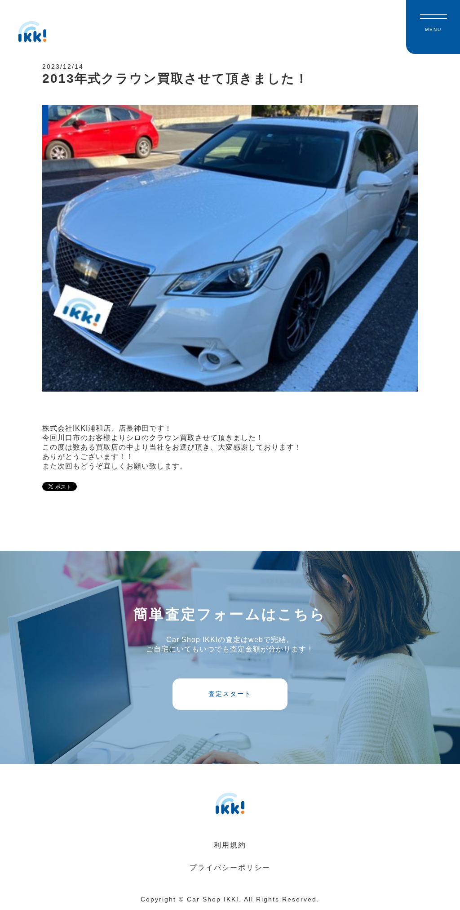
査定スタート (230, 693)
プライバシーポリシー (230, 867)
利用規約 (230, 845)
